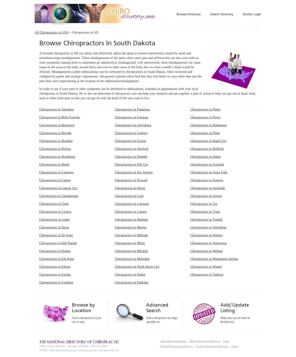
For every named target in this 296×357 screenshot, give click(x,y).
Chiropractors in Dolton (55, 251)
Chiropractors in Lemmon (132, 204)
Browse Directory (189, 14)
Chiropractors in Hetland (131, 156)
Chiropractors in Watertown (208, 243)
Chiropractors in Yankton (206, 274)
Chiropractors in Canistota (56, 172)
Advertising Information (173, 341)
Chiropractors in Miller (130, 243)
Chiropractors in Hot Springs (134, 172)
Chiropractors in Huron (130, 188)
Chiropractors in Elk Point (56, 259)
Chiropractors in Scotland (207, 164)
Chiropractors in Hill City (131, 164)
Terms (234, 346)
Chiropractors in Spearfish (207, 188)
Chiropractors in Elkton (54, 266)
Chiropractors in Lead (129, 196)
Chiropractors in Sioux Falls (208, 172)
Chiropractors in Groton (130, 141)
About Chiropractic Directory (205, 341)
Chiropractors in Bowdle (55, 133)
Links (226, 341)
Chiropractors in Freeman (131, 117)
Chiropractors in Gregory (131, 133)
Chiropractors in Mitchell (131, 251)
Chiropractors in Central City (58, 188)
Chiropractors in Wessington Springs (214, 259)
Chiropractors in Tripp (205, 211)
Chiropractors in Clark (54, 204)
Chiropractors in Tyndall (206, 219)
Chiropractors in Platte (205, 133)
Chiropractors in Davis (54, 227)
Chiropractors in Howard (131, 180)
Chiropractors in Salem (205, 156)
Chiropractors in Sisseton (206, 180)
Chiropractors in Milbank (131, 235)
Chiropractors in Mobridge (132, 259)
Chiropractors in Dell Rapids (58, 243)
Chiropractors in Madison (131, 219)
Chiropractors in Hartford (131, 149)
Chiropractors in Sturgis (206, 196)
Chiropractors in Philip (205, 109)
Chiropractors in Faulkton (56, 282)
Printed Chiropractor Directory (176, 346)
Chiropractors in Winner (206, 266)
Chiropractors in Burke (54, 164)
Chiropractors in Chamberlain (58, 196)
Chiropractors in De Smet (56, 235)
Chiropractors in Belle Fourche (59, 117)
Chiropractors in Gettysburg (133, 125)
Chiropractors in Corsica (55, 211)
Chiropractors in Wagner (206, 235)
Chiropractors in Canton (55, 180)
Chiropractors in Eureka (55, 274)
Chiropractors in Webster (206, 251)
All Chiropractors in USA (51, 32)
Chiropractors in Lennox (131, 211)
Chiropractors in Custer (54, 219)
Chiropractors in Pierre (205, 117)
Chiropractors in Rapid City (208, 141)
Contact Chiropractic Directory (212, 346)
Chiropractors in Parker (130, 274)
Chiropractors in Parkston (131, 282)
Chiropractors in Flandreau (132, 109)
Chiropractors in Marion (130, 227)
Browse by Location (83, 307)
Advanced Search (157, 307)
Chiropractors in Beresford (56, 125)
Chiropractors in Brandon (56, 141)
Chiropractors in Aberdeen (56, 109)
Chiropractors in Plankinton (208, 125)
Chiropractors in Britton (55, 149)
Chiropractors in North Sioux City (137, 266)
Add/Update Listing (234, 307)
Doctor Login (252, 14)
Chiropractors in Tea (203, 204)
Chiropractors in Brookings (57, 156)
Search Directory (221, 14)
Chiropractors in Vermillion (208, 227)
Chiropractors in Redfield (207, 149)
